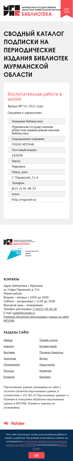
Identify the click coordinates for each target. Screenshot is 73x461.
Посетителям (12, 364)
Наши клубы (47, 364)
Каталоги (9, 377)
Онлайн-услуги (49, 340)
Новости (9, 346)
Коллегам (45, 371)
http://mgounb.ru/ (24, 199)
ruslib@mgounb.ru (23, 313)
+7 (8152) (44, 309)
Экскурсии (10, 358)
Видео (44, 358)
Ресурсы (9, 371)
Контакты (45, 377)
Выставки (9, 352)
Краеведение (48, 346)
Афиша (8, 340)
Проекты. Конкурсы (51, 352)
